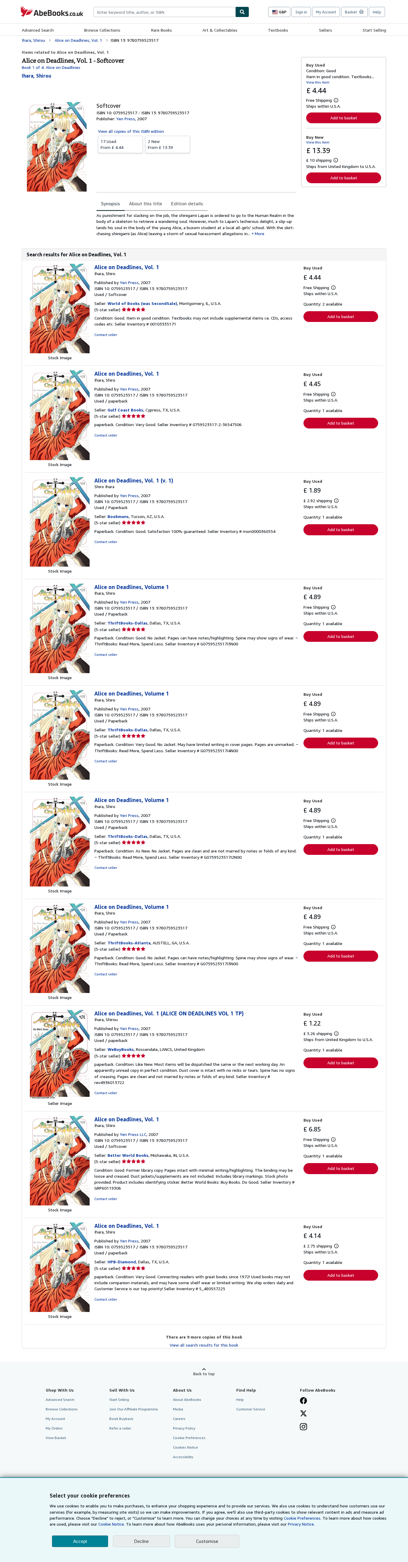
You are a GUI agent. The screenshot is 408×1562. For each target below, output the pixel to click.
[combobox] (164, 12)
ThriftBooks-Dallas (128, 622)
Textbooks (278, 30)
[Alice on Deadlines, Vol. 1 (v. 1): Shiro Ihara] (60, 565)
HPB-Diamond (122, 1261)
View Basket (56, 1437)
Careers (179, 1418)
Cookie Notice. (111, 1523)
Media (178, 1409)
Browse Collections (102, 30)
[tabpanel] (196, 224)
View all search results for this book (204, 1344)
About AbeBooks (187, 1399)
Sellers (325, 30)
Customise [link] (207, 1541)
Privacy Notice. (301, 1523)
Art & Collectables (220, 30)
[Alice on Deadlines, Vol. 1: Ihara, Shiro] (60, 351)
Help (377, 12)
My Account (326, 12)
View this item (317, 82)
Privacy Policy (184, 1428)
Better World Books (128, 1155)
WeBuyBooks (121, 1049)
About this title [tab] (145, 203)
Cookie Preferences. (302, 1518)
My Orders (54, 1428)
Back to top (204, 1373)
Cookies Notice (185, 1447)
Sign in (301, 12)
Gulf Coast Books (125, 409)
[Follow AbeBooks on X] (303, 1414)
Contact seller (105, 334)
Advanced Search (38, 30)
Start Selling (374, 30)
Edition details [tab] (187, 203)
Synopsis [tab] (110, 203)
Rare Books (161, 30)
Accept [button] (80, 1541)
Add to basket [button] (343, 117)
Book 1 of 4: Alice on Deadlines (51, 67)
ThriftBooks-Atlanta (129, 942)
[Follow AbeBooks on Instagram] (303, 1427)
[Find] (242, 12)
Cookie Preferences (189, 1437)
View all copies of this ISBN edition (131, 131)
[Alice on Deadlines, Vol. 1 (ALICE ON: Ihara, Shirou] (60, 1097)
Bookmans (118, 516)
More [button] (259, 233)
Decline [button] (141, 1541)
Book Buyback (121, 1418)
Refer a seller (120, 1428)
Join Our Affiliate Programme (133, 1409)
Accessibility (183, 1457)
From (112, 144)
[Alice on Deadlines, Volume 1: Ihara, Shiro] (60, 671)
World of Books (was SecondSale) (142, 303)
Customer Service (250, 1409)
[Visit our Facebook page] (303, 1401)
